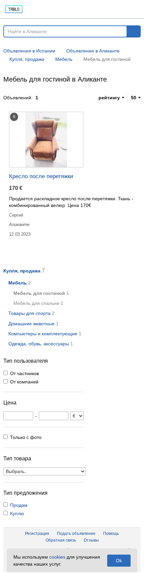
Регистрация (37, 533)
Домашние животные (31, 323)
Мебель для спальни (36, 303)
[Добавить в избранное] (90, 115)
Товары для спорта (29, 313)
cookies (57, 557)
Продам (18, 505)
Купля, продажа (22, 270)
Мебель (17, 282)
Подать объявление (76, 533)
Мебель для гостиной (39, 293)
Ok (119, 560)
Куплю (17, 513)
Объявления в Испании (29, 50)
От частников (24, 373)
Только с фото (26, 437)
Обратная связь (61, 540)
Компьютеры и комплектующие (42, 333)
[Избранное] (88, 9)
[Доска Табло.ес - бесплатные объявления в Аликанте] (40, 9)
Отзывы (91, 540)
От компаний (24, 381)
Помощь (111, 533)
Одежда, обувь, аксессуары (38, 343)
